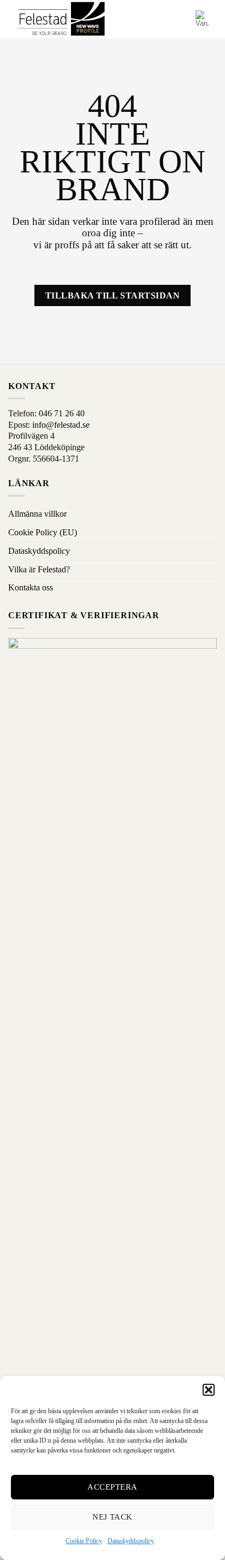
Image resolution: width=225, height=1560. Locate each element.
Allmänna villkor (37, 513)
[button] (208, 1389)
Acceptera (112, 1487)
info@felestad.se (61, 424)
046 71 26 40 (62, 413)
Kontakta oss (30, 587)
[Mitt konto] (182, 19)
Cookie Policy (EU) (42, 532)
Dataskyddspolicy (131, 1541)
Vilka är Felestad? (39, 569)
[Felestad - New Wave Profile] (62, 19)
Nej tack (112, 1517)
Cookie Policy (84, 1541)
